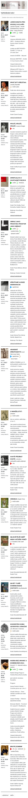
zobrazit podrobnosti (15, 76)
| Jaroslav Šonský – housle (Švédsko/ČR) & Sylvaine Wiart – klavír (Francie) (17, 26)
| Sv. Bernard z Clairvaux (18, 626)
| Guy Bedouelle (18, 586)
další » (12, 795)
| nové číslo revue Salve (17, 352)
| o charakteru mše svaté (18, 539)
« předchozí (5, 795)
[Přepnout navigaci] (24, 5)
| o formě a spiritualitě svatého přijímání (18, 459)
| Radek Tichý (17, 499)
